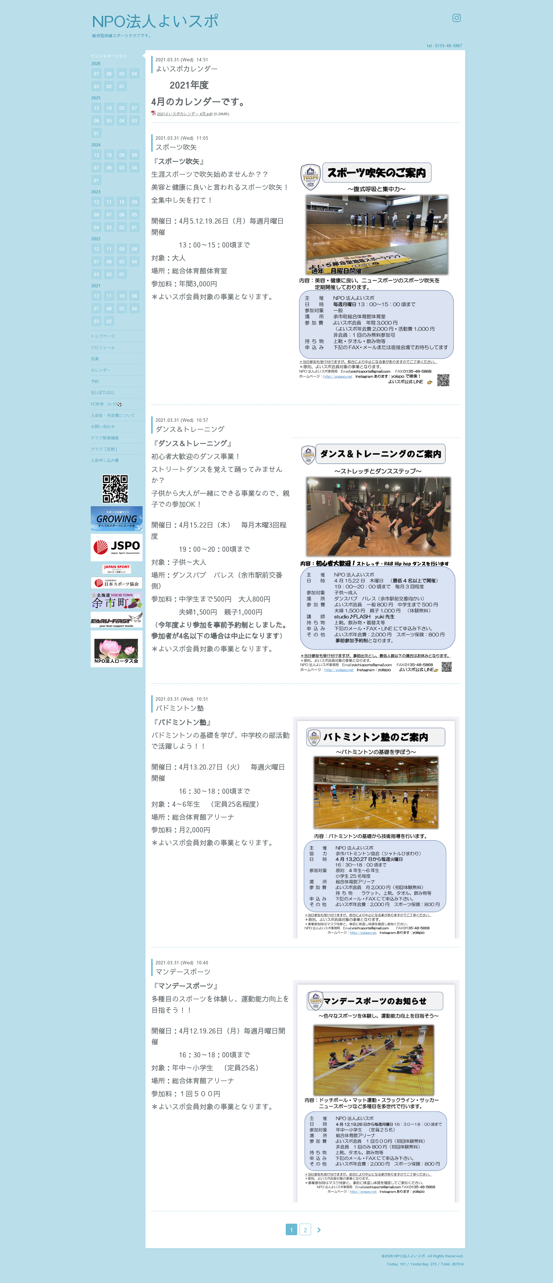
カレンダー (101, 370)
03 (96, 86)
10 (109, 108)
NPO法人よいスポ (155, 20)
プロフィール (103, 347)
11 (109, 202)
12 (96, 108)
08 (134, 155)
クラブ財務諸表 (105, 438)
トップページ (103, 336)
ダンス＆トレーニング (190, 429)
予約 (95, 381)
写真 (95, 359)
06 (109, 73)
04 (134, 73)
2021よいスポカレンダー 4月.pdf (185, 113)
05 (121, 73)
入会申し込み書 (105, 460)
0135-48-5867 (448, 45)
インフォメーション (109, 55)
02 (109, 86)
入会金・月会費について (113, 415)
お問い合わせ (103, 426)
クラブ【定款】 (105, 449)
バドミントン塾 (180, 708)
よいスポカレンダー (187, 68)
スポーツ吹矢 (176, 147)
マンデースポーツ (183, 971)
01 (121, 86)
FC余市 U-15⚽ (106, 404)
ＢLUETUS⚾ (103, 392)
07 (96, 73)
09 (121, 108)
